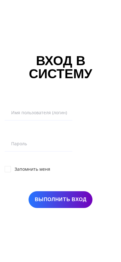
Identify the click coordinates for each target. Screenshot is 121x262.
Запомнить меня (32, 169)
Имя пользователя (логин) (39, 113)
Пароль (19, 144)
